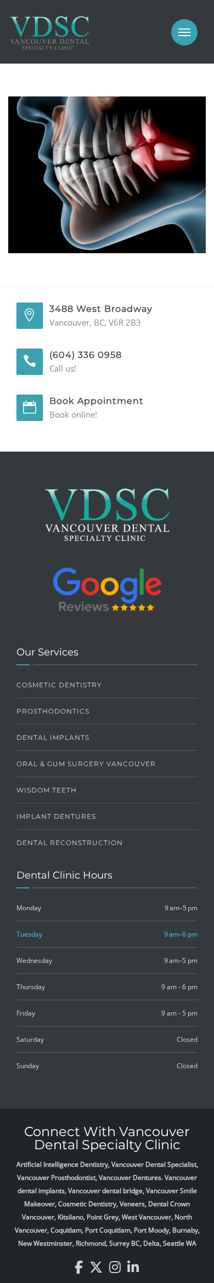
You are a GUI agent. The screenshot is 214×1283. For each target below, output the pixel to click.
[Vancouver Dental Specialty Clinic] (49, 38)
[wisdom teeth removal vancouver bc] (107, 173)
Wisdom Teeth (46, 790)
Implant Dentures (56, 816)
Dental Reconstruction (69, 843)
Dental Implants (52, 737)
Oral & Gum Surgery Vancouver (86, 764)
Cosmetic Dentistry (59, 685)
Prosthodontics (52, 711)
